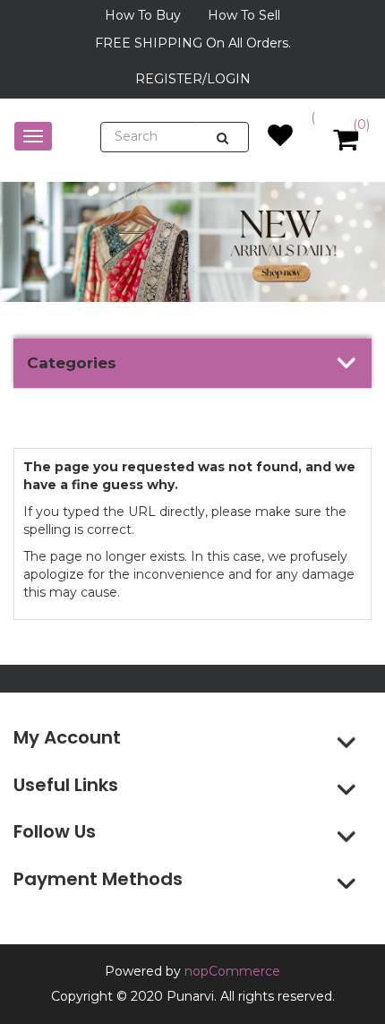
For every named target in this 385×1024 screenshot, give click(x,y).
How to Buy (143, 15)
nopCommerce (232, 971)
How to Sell (244, 15)
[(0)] (280, 140)
